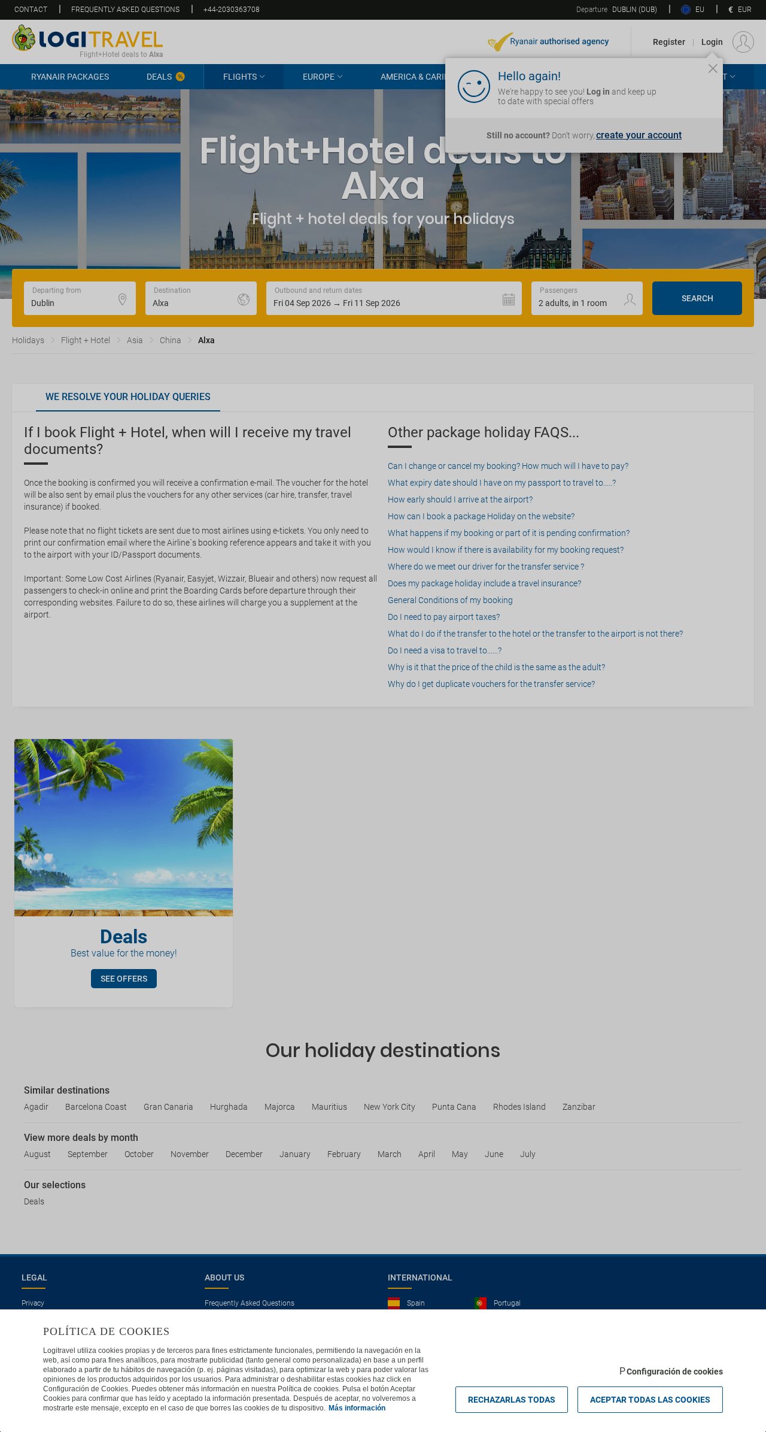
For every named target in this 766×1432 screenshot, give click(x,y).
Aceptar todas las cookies (650, 1399)
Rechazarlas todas (511, 1399)
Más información (357, 1408)
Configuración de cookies (675, 1371)
